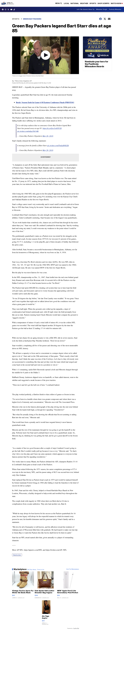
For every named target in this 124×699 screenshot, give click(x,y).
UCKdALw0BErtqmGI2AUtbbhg (11, 9)
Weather (84, 3)
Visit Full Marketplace (72, 569)
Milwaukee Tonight (101, 9)
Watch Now (116, 3)
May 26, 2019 (48, 136)
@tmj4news (15, 9)
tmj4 (3, 9)
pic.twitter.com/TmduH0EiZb (58, 145)
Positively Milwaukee (115, 9)
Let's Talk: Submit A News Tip (85, 9)
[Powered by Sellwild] (76, 628)
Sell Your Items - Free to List (35, 569)
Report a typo (17, 555)
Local (66, 3)
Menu (57, 3)
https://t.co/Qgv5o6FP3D (52, 128)
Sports (93, 3)
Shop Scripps (103, 3)
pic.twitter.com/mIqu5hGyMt (28, 131)
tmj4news (6, 9)
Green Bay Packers (32, 19)
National (75, 3)
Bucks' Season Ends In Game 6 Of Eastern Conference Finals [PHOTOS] (45, 102)
